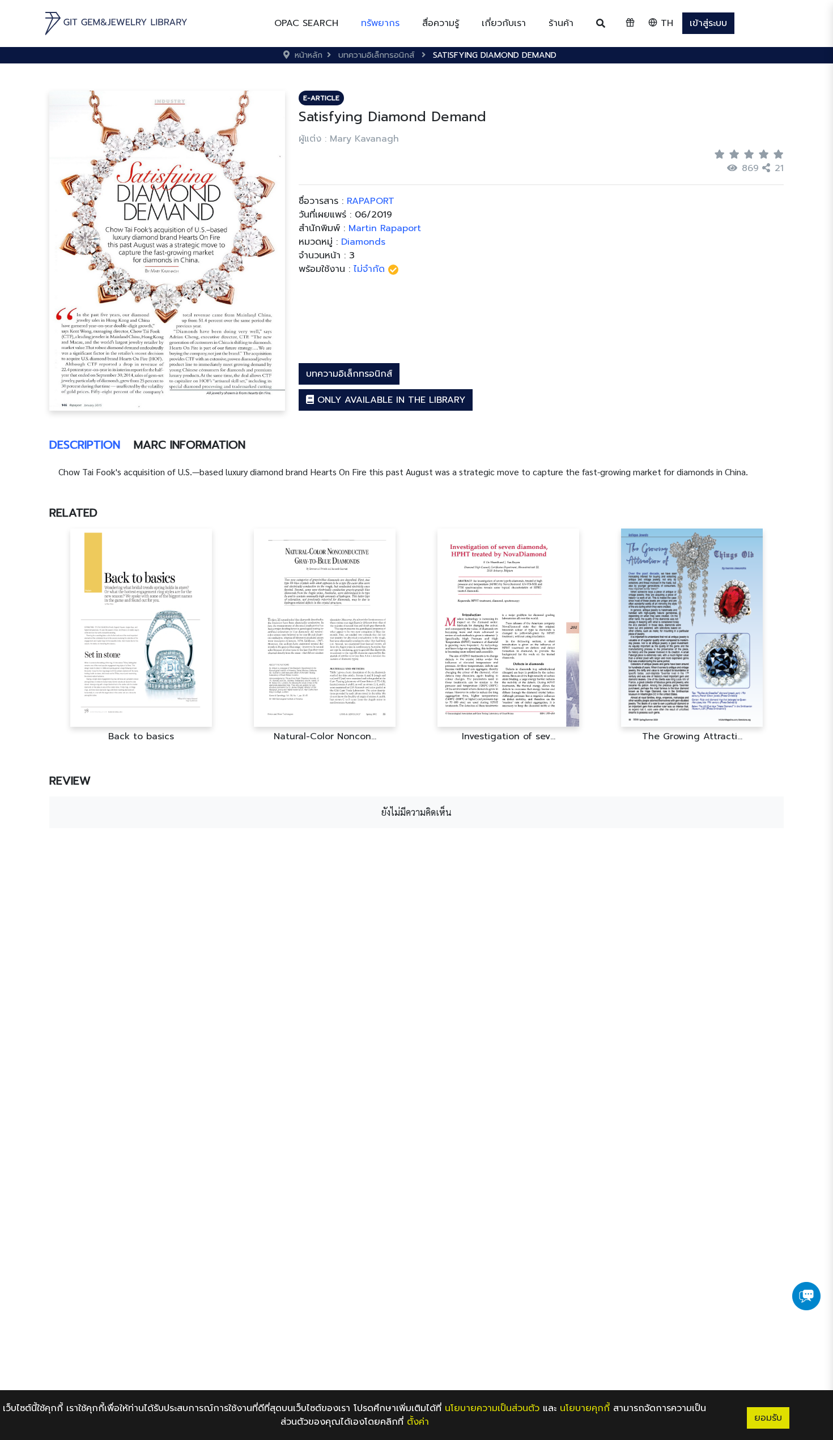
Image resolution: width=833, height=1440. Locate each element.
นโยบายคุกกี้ (585, 1408)
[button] (380, 23)
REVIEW (70, 780)
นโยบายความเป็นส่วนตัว (492, 1408)
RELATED (73, 512)
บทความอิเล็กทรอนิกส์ (349, 374)
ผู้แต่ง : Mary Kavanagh (349, 139)
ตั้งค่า (418, 1422)
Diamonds (363, 242)
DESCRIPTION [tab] (84, 444)
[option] (141, 635)
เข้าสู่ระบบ (708, 23)
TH (665, 23)
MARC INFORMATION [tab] (189, 444)
